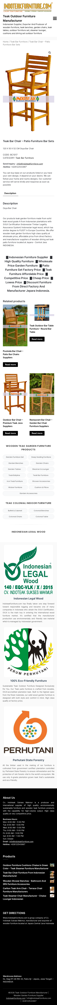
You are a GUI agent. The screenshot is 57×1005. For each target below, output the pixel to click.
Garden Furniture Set (15, 457)
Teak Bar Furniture (19, 42)
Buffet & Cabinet (15, 510)
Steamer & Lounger (40, 469)
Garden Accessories (28, 493)
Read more (10, 364)
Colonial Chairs (15, 516)
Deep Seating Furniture (41, 457)
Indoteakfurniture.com (15, 998)
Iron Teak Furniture (15, 481)
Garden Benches (15, 463)
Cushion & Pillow (42, 487)
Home (5, 42)
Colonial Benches (41, 510)
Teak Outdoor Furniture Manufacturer (19, 18)
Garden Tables (14, 469)
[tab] (10, 193)
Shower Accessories (41, 481)
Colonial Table (42, 516)
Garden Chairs (42, 463)
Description (10, 193)
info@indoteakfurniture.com (30, 164)
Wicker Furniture (15, 487)
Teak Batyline (14, 475)
